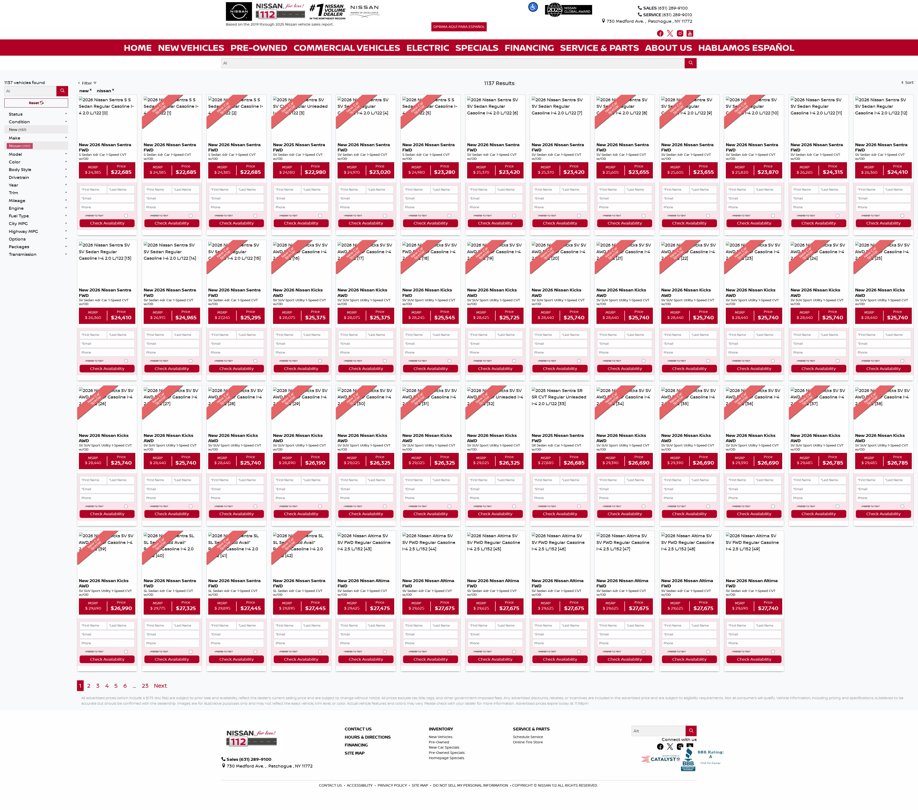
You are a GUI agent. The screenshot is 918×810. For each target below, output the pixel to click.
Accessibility (360, 785)
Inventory (441, 729)
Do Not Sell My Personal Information (471, 785)
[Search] (690, 63)
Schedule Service (528, 736)
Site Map (355, 753)
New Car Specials (444, 747)
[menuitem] (37, 130)
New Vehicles (441, 736)
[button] (533, 7)
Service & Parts (531, 729)
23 (145, 686)
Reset (34, 102)
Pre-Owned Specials (447, 752)
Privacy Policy (393, 785)
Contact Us (358, 729)
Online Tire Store (528, 742)
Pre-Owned (439, 742)
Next (160, 686)
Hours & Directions (368, 737)
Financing (356, 745)
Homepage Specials (446, 757)
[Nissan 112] (265, 11)
